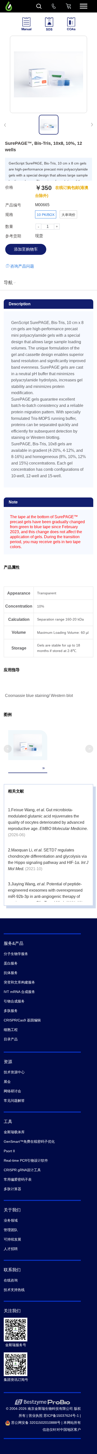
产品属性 (12, 567)
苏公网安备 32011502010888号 (35, 1423)
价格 (9, 187)
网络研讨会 (12, 1091)
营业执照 (36, 1416)
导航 (8, 282)
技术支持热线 (14, 1290)
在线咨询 (11, 1280)
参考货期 (13, 236)
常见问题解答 (14, 1101)
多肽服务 (11, 1011)
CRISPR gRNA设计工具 (22, 1170)
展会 (7, 1082)
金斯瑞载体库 (14, 1132)
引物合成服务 (14, 1001)
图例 (8, 714)
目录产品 (11, 1039)
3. (9, 884)
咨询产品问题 (22, 266)
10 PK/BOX (45, 215)
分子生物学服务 (16, 954)
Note (13, 502)
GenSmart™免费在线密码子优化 (29, 1141)
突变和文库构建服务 (19, 982)
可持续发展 (12, 1239)
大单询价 (68, 215)
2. (9, 850)
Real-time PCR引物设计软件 (26, 1160)
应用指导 (12, 670)
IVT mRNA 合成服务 (19, 992)
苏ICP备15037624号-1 (61, 1416)
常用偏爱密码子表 (18, 1179)
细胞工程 (11, 1030)
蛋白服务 (11, 963)
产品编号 (13, 205)
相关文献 (16, 791)
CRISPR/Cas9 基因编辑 (22, 1020)
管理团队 (11, 1230)
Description (20, 304)
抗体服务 (11, 973)
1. (9, 810)
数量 (9, 226)
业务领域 (11, 1220)
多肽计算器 (12, 1189)
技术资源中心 (14, 1072)
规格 (9, 214)
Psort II (9, 1151)
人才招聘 (11, 1249)
